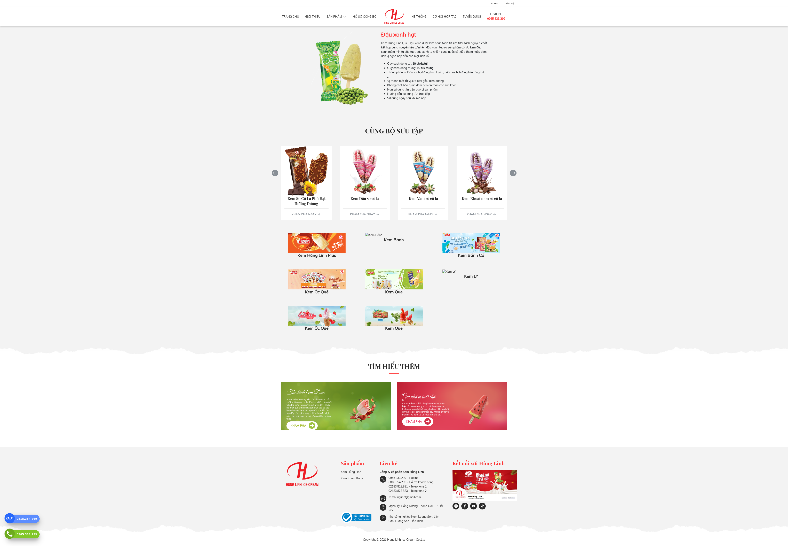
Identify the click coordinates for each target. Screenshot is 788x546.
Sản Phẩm (334, 16)
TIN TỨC (494, 3)
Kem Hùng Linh (351, 472)
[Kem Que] (394, 279)
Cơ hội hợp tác (445, 16)
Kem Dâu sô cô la (364, 198)
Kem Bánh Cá (471, 255)
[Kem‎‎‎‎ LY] (449, 271)
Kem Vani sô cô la (423, 198)
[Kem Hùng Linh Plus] (317, 242)
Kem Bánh (394, 239)
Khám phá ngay (304, 214)
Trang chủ (290, 16)
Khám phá (299, 426)
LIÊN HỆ (509, 3)
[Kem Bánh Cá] (471, 242)
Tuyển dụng (472, 16)
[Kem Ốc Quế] (317, 279)
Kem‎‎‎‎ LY (471, 276)
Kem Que (394, 291)
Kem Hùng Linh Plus (317, 255)
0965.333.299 (496, 19)
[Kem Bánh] (373, 235)
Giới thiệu (312, 16)
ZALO (9, 518)
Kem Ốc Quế (317, 291)
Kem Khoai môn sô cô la (482, 198)
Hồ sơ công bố (365, 16)
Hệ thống (418, 16)
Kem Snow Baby (352, 478)
